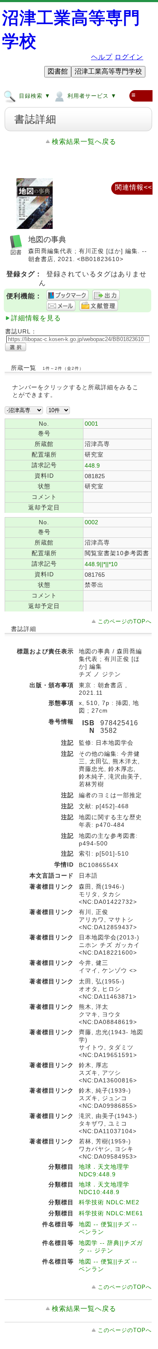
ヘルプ (101, 57)
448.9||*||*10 (101, 564)
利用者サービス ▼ (91, 96)
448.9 (92, 465)
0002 (91, 522)
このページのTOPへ (125, 621)
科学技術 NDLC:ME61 (111, 1213)
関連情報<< (133, 187)
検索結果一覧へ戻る (84, 141)
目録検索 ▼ (34, 96)
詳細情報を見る (36, 318)
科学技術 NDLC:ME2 (109, 1202)
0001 (91, 423)
